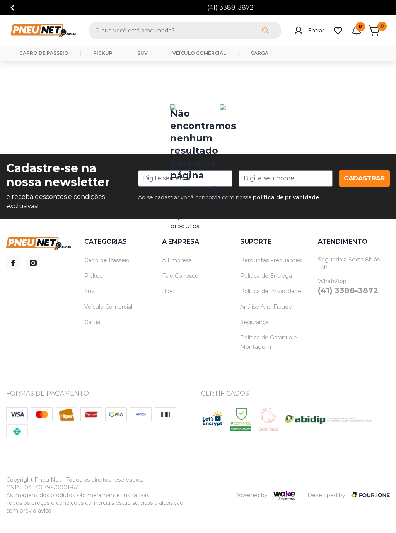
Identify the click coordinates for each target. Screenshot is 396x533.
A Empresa (177, 260)
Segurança (254, 322)
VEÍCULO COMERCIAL (199, 53)
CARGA (259, 53)
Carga (92, 322)
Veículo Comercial (108, 306)
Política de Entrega (266, 275)
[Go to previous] (12, 7)
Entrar (316, 30)
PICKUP (103, 53)
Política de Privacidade (270, 291)
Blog (168, 291)
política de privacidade (286, 197)
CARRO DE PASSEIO (43, 53)
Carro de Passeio (107, 260)
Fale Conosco (180, 275)
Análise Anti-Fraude (266, 306)
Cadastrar (364, 178)
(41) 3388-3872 (230, 7)
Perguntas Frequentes (271, 260)
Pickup (93, 275)
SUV (142, 53)
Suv (89, 291)
